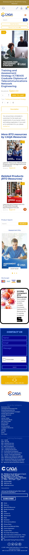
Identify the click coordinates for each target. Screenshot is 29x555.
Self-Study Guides (6, 421)
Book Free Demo (14, 24)
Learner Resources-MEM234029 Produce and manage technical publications (14, 164)
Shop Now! (14, 269)
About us (6, 505)
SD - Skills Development (7, 446)
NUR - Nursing (5, 441)
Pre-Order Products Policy (11, 532)
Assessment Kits (5, 407)
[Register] (17, 8)
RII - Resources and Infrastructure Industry (12, 462)
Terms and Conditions (10, 522)
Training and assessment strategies (10, 411)
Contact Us (7, 513)
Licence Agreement (9, 528)
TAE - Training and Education (9, 449)
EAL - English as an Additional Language (12, 456)
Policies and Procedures (7, 413)
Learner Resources (6, 415)
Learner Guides (5, 418)
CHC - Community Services (8, 448)
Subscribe (8, 499)
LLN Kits (3, 429)
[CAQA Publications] (7, 14)
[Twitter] (7, 103)
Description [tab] (14, 109)
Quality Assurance (9, 509)
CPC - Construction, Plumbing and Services (12, 460)
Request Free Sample (14, 27)
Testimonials (7, 515)
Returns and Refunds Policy (11, 526)
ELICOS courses (5, 426)
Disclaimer (7, 519)
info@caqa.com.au (9, 485)
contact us (6, 126)
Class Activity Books (6, 419)
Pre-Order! (4, 434)
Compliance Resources (7, 427)
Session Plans (5, 423)
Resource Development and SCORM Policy (12, 537)
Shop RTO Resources (9, 507)
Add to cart (18, 95)
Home (5, 503)
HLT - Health (4, 440)
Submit (14, 367)
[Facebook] (2, 103)
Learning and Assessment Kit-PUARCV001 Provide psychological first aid (14, 206)
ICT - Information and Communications (11, 452)
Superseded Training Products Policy (14, 540)
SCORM (3, 416)
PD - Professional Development (9, 451)
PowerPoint (4, 424)
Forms (3, 432)
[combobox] (14, 19)
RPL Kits (3, 431)
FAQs (5, 517)
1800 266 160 (19, 383)
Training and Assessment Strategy (15, 99)
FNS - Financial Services (7, 444)
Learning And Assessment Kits (9, 408)
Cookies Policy (8, 530)
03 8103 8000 (9, 383)
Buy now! (19, 319)
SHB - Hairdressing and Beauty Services (11, 457)
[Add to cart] (25, 167)
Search (23, 224)
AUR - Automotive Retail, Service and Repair (13, 459)
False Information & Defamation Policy (15, 534)
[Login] (21, 8)
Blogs (5, 511)
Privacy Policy (7, 524)
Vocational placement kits (8, 410)
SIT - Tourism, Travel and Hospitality (11, 454)
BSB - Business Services (7, 443)
